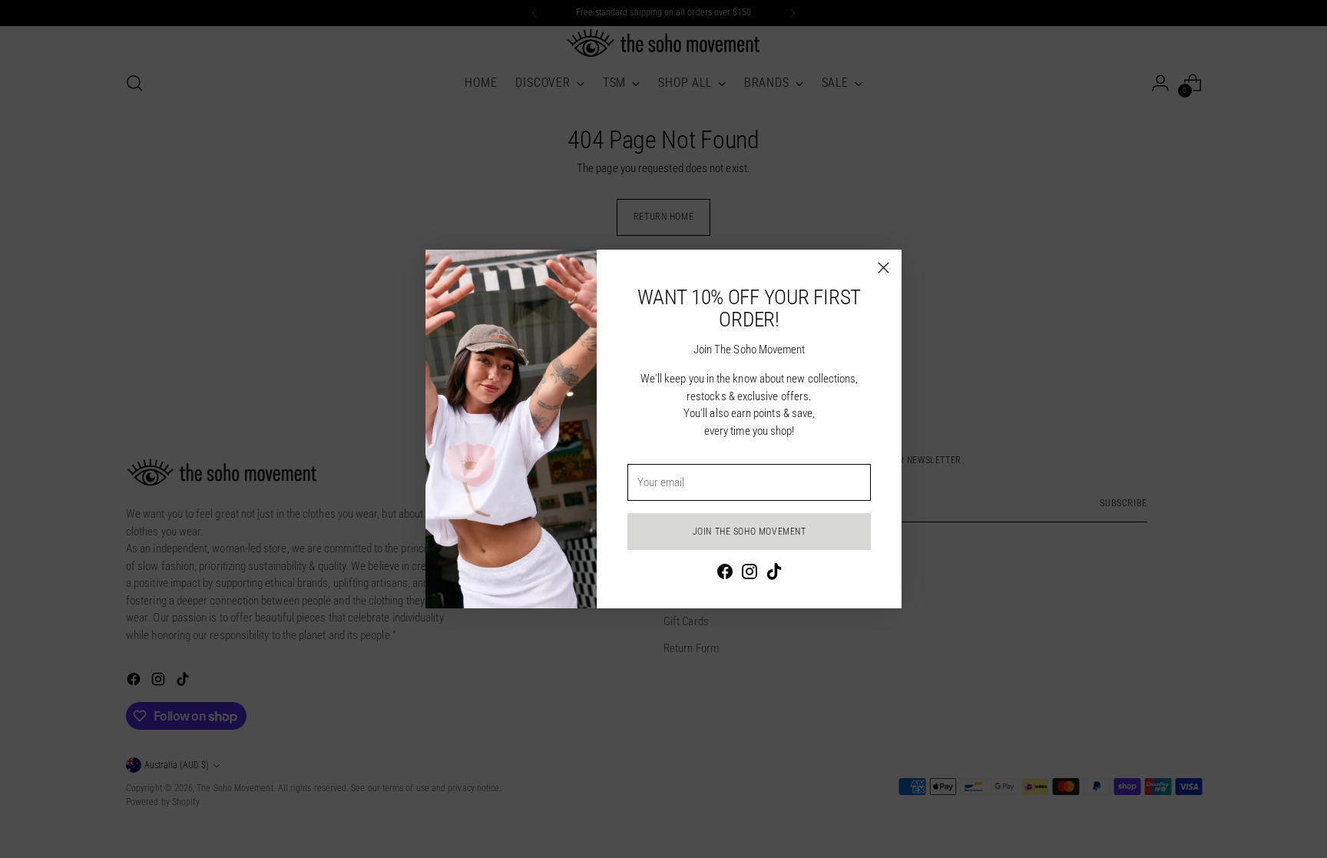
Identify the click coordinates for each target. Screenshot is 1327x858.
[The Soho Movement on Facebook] (725, 574)
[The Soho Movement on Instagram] (749, 574)
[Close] (883, 268)
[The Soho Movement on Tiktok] (774, 574)
